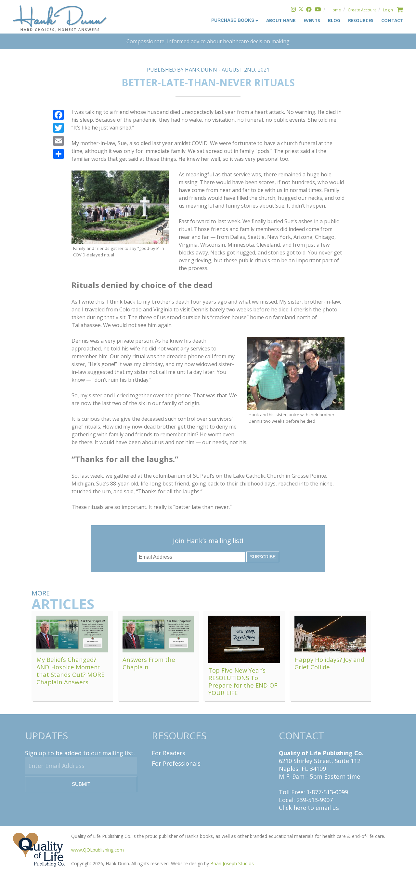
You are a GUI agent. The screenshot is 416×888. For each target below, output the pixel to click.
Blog (334, 20)
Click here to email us (309, 808)
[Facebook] (309, 10)
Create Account (362, 10)
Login (388, 10)
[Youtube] (318, 10)
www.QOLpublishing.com (97, 850)
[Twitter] (301, 10)
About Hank (281, 20)
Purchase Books (233, 20)
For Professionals (176, 763)
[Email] (58, 140)
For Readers (168, 753)
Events (312, 20)
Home (335, 10)
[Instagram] (293, 10)
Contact (392, 20)
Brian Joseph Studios (232, 863)
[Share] (58, 153)
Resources (360, 20)
